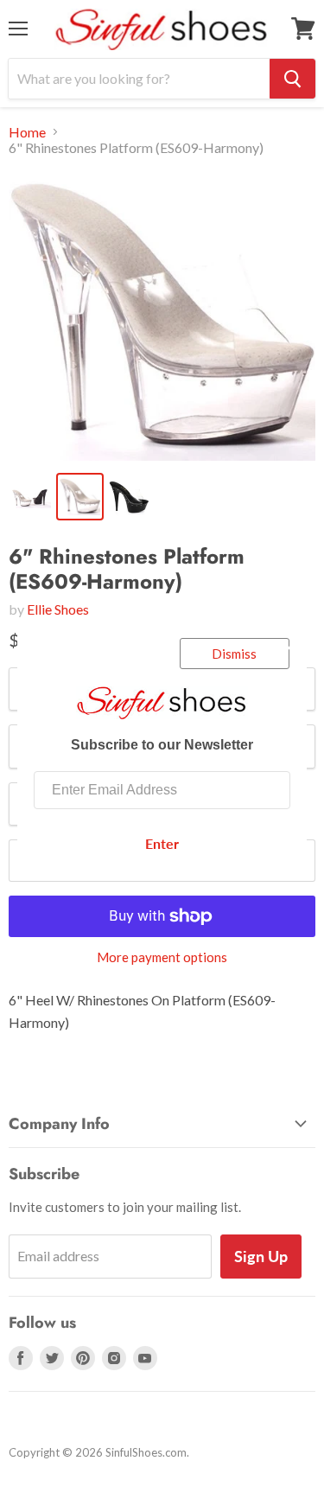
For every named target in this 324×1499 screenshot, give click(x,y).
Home (27, 132)
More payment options (162, 957)
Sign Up (261, 1256)
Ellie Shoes (58, 609)
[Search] (292, 79)
